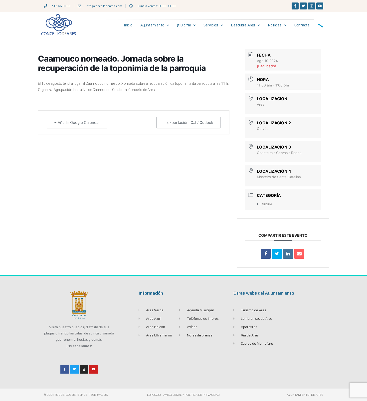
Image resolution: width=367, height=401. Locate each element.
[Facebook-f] (295, 5)
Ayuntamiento (152, 25)
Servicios (210, 25)
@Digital (184, 25)
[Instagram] (311, 5)
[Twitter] (303, 5)
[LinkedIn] (288, 254)
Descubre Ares (243, 25)
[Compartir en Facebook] (266, 254)
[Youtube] (319, 5)
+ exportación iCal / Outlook (188, 122)
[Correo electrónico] (299, 254)
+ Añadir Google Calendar (77, 122)
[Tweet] (277, 254)
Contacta (302, 25)
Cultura (266, 204)
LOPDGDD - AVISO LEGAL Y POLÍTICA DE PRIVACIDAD (183, 394)
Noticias (275, 25)
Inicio (128, 25)
